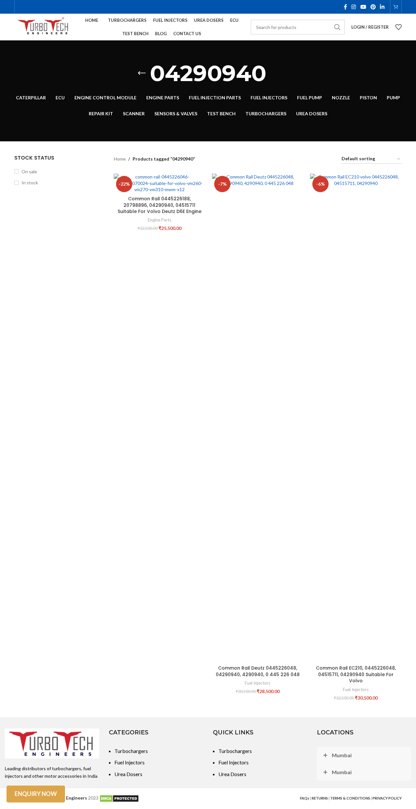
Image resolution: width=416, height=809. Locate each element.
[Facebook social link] (345, 7)
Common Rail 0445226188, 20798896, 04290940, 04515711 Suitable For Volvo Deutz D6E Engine (160, 205)
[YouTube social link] (363, 7)
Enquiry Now (36, 793)
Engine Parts (159, 219)
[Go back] (142, 73)
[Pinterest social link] (373, 7)
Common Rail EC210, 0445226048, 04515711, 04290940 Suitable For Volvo (356, 674)
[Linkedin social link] (382, 7)
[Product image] (159, 183)
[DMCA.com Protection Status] (119, 798)
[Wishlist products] (398, 27)
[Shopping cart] (395, 6)
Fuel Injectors (257, 683)
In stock (29, 182)
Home (120, 159)
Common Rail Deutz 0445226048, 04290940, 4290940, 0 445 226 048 (258, 671)
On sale (29, 171)
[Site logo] (43, 26)
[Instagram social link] (353, 7)
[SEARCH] (337, 27)
